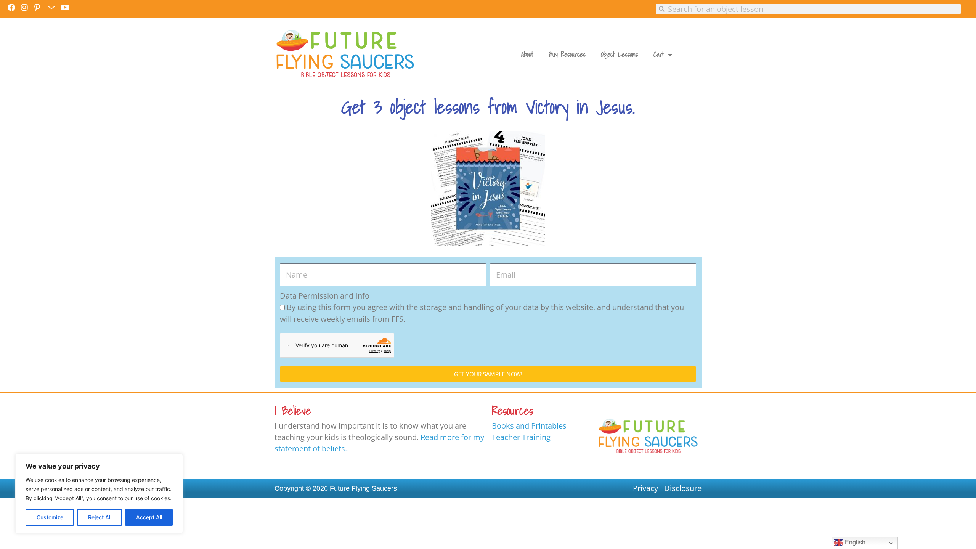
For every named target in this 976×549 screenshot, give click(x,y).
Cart (658, 54)
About (527, 54)
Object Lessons (619, 54)
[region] (99, 494)
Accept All (149, 517)
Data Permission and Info (324, 296)
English (854, 542)
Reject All (99, 517)
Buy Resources (567, 54)
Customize (50, 517)
